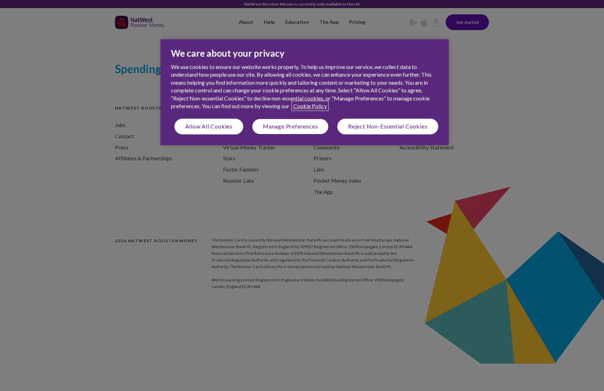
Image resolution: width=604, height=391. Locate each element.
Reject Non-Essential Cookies (387, 126)
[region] (304, 92)
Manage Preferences (290, 126)
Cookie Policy (310, 106)
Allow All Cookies (209, 126)
